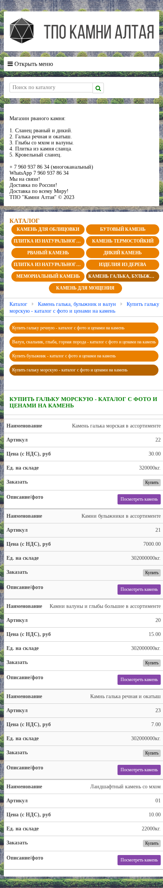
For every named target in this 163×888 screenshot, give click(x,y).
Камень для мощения (85, 288)
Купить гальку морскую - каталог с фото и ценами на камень (69, 370)
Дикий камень (122, 252)
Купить (151, 482)
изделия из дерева (122, 264)
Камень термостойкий (123, 241)
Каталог (18, 304)
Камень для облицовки (48, 229)
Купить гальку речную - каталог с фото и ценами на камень (68, 327)
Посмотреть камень (139, 499)
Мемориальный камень (48, 276)
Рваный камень (48, 252)
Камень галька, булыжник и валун (123, 276)
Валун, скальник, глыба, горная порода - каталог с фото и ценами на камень (84, 342)
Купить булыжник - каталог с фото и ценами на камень (64, 356)
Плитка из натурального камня (49, 241)
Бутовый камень (123, 229)
